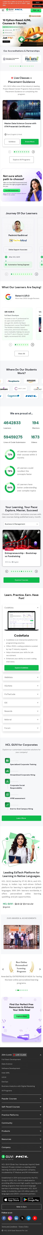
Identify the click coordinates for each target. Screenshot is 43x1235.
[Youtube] (35, 1218)
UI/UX (4, 1077)
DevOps (5, 1082)
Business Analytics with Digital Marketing (18, 1086)
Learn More (24, 819)
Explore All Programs (21, 159)
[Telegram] (28, 1218)
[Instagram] (10, 1218)
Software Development (11, 1068)
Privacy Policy (23, 1226)
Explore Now (21, 1016)
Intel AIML (6, 1073)
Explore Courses (21, 580)
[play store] (31, 1199)
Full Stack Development (11, 1059)
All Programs (7, 1090)
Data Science (7, 1064)
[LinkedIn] (16, 1218)
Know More (29, 141)
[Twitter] (22, 1218)
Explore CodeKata (21, 668)
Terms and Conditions (9, 1226)
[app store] (12, 1199)
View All (21, 353)
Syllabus (12, 141)
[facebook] (4, 1218)
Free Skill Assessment (11, 190)
